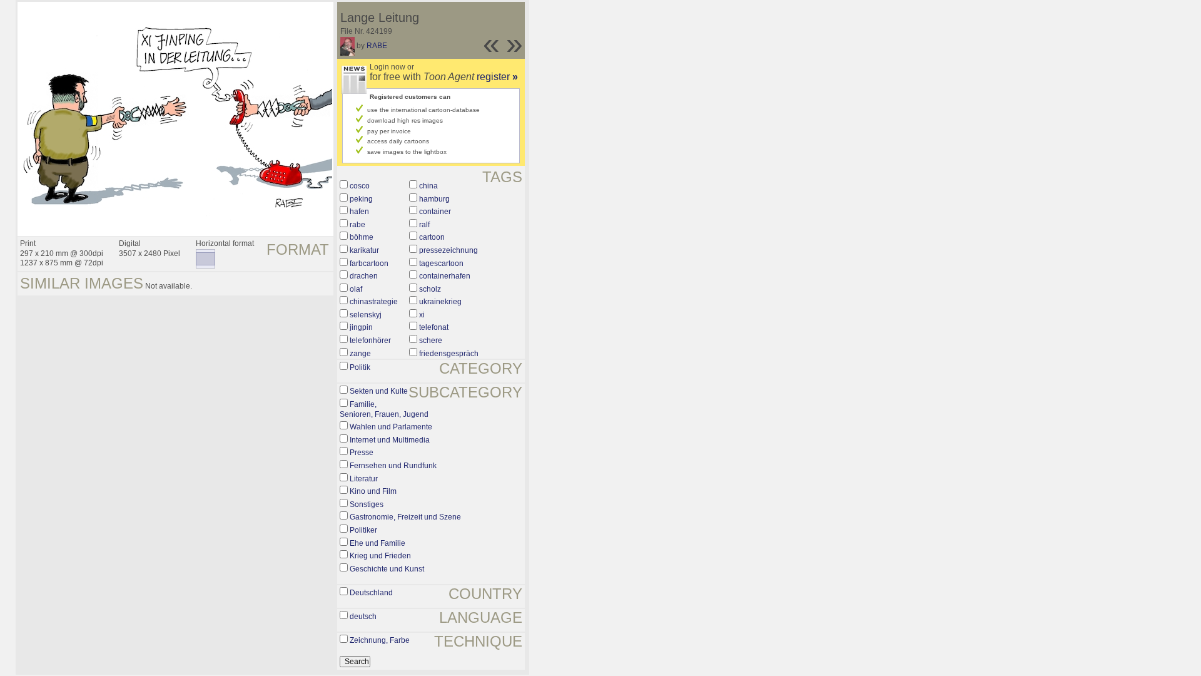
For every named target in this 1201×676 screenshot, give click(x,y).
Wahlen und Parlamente (391, 426)
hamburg (434, 199)
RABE (377, 45)
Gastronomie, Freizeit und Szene (405, 517)
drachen (364, 276)
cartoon (432, 237)
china (428, 186)
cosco (360, 186)
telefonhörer (370, 340)
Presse (361, 452)
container (435, 211)
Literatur (364, 478)
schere (430, 340)
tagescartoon (441, 263)
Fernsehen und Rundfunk (393, 465)
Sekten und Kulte (379, 391)
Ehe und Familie (377, 543)
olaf (356, 289)
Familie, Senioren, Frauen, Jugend (384, 409)
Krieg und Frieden (380, 555)
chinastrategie (374, 301)
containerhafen (444, 276)
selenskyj (366, 314)
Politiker (363, 530)
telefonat (433, 327)
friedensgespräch (449, 353)
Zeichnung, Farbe (380, 640)
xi (422, 314)
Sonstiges (366, 504)
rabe (357, 224)
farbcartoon (369, 263)
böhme (361, 237)
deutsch (363, 616)
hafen (359, 211)
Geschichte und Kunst (387, 569)
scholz (430, 289)
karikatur (364, 250)
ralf (424, 224)
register (497, 76)
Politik (360, 367)
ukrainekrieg (440, 301)
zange (360, 353)
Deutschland (371, 592)
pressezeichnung (448, 250)
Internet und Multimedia (390, 440)
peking (361, 199)
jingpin (361, 327)
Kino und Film (373, 491)
